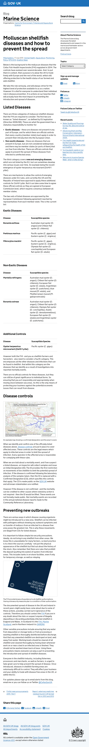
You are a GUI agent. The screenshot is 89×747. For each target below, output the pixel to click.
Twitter (65, 95)
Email (47, 708)
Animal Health (29, 58)
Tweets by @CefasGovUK (69, 112)
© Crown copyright (77, 740)
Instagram (67, 101)
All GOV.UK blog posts (30, 726)
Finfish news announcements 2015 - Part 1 (17, 692)
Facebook (27, 708)
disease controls (25, 447)
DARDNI (40, 624)
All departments (10, 729)
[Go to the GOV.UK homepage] (12, 3)
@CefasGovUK (45, 682)
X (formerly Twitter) (13, 708)
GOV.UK (43, 481)
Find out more (65, 54)
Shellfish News (22, 60)
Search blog (67, 16)
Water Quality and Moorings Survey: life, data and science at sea (73, 125)
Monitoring (50, 58)
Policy (5, 60)
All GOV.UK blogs (11, 726)
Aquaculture (40, 58)
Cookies (46, 729)
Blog (6, 13)
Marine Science (21, 18)
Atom (78, 83)
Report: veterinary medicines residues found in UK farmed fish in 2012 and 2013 (43, 693)
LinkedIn (38, 708)
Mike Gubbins (8, 58)
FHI (43, 613)
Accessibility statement (30, 729)
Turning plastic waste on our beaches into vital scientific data (73, 152)
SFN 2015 (12, 60)
